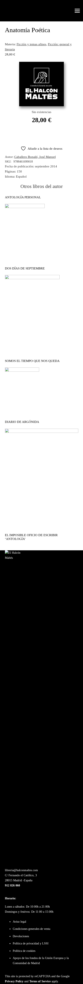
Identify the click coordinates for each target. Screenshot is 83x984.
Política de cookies (24, 950)
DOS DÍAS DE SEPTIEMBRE (25, 268)
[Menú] (77, 11)
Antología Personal (23, 197)
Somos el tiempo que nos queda (32, 361)
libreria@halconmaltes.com (21, 870)
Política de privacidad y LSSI (31, 943)
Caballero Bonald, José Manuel (35, 157)
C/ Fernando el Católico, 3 (21, 875)
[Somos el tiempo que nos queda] (32, 277)
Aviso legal (19, 921)
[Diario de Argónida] (22, 370)
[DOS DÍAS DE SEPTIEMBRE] (25, 206)
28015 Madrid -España (18, 880)
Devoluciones (21, 936)
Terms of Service (40, 981)
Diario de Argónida (22, 422)
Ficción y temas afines (31, 44)
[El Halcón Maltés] (10, 10)
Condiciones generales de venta (31, 928)
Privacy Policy (14, 981)
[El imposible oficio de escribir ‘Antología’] (41, 431)
